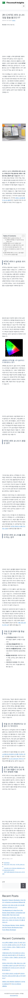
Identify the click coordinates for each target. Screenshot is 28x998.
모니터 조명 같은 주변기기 (16, 758)
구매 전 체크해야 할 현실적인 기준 (13, 247)
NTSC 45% (6, 864)
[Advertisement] (14, 41)
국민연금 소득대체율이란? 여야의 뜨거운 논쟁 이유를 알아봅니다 (14, 968)
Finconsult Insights (15, 2)
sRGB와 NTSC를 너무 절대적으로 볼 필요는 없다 (15, 240)
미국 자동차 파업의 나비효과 (10, 973)
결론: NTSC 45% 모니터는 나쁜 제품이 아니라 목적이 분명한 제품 (14, 253)
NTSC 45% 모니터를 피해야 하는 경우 (14, 245)
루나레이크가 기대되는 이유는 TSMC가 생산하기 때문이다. (14, 947)
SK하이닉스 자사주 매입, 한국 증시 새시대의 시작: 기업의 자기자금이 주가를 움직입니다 (13, 920)
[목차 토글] (22, 236)
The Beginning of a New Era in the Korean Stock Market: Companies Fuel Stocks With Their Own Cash (13, 913)
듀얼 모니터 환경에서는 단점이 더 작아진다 (14, 250)
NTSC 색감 (12, 864)
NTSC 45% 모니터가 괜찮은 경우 (12, 243)
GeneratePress (14, 995)
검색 (3, 882)
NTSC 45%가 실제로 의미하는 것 (12, 238)
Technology (7, 862)
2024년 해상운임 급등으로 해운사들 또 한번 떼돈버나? (14, 976)
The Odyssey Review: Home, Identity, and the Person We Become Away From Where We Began (13, 928)
